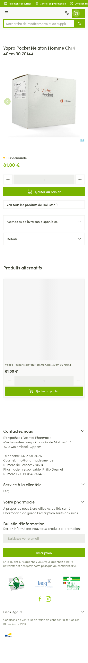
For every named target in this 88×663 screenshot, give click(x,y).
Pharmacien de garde (19, 512)
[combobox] (38, 23)
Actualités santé (58, 508)
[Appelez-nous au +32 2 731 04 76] (67, 13)
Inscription (44, 552)
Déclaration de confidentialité (49, 620)
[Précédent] (7, 101)
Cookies (74, 620)
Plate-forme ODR (14, 624)
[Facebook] (40, 599)
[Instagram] (48, 599)
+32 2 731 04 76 (31, 455)
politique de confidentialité (58, 566)
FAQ (6, 491)
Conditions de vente (16, 620)
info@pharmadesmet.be (35, 460)
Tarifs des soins (66, 512)
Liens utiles (38, 508)
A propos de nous (16, 508)
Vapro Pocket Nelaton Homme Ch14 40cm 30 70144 (38, 364)
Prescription (46, 512)
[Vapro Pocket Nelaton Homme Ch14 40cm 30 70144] (44, 319)
